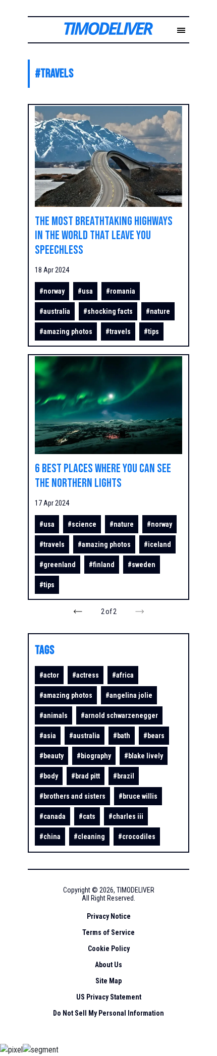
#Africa (123, 675)
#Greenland (57, 565)
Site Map (108, 981)
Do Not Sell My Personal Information (108, 1013)
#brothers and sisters (72, 796)
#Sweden (141, 565)
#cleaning (89, 836)
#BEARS (154, 736)
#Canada (52, 816)
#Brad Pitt (85, 776)
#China (50, 836)
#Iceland (157, 544)
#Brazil (123, 776)
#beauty (51, 756)
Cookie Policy (109, 948)
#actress (85, 675)
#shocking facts (108, 311)
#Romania (120, 291)
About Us (108, 965)
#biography (94, 756)
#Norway (52, 291)
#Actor (49, 675)
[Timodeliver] (100, 30)
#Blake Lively (143, 756)
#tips (151, 331)
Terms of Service (108, 932)
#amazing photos (65, 331)
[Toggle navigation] (181, 30)
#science (82, 524)
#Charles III (125, 816)
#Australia (54, 311)
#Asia (47, 736)
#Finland (102, 565)
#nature (158, 311)
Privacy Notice (109, 916)
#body (48, 776)
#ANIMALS (53, 715)
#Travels (118, 331)
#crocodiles (136, 836)
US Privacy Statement (108, 997)
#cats (87, 816)
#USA (85, 291)
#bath (121, 736)
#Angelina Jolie (128, 695)
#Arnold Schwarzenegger (119, 715)
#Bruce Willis (138, 796)
